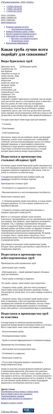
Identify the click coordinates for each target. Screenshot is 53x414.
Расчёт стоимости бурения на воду (21, 34)
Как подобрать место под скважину (16, 394)
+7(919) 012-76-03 (14, 11)
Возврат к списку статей (12, 403)
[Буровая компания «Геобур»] (17, 2)
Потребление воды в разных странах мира (19, 391)
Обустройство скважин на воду (20, 36)
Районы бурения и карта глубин (20, 31)
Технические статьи (20, 41)
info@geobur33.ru (8, 22)
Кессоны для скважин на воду (24, 38)
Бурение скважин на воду (17, 27)
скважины (5, 179)
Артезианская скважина (21, 29)
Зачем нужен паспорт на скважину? (16, 398)
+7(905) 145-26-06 (14, 9)
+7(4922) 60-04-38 (14, 6)
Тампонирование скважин (12, 396)
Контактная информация (17, 43)
